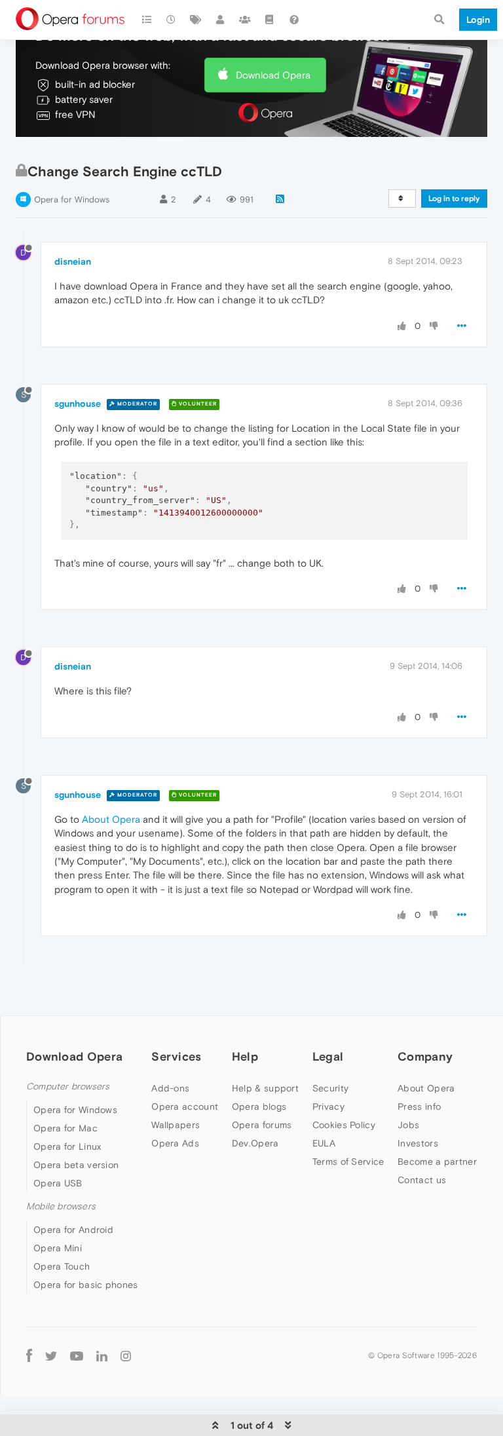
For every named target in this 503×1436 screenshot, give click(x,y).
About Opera (426, 1088)
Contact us (422, 1180)
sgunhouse (77, 403)
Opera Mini (57, 1248)
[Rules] (269, 19)
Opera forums (262, 1125)
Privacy (328, 1106)
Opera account (184, 1106)
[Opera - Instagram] (126, 1355)
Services (176, 1056)
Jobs (408, 1125)
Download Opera (273, 75)
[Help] (294, 19)
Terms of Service (348, 1161)
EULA (323, 1143)
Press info (419, 1106)
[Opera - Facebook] (29, 1355)
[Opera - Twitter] (51, 1355)
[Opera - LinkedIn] (102, 1355)
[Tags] (195, 19)
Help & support (265, 1088)
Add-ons (170, 1088)
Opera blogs (259, 1106)
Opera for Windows (71, 199)
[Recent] (171, 19)
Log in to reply (454, 198)
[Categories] (146, 19)
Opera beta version (76, 1165)
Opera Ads (175, 1143)
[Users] (220, 19)
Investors (418, 1143)
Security (330, 1088)
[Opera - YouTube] (77, 1355)
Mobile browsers (61, 1206)
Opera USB (58, 1183)
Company (425, 1056)
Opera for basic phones (85, 1284)
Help (245, 1056)
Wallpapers (175, 1125)
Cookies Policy (343, 1125)
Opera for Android (73, 1229)
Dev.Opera (255, 1143)
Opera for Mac (65, 1128)
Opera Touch (61, 1266)
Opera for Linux (67, 1146)
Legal (328, 1056)
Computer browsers (67, 1086)
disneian (72, 261)
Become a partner (437, 1161)
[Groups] (245, 19)
